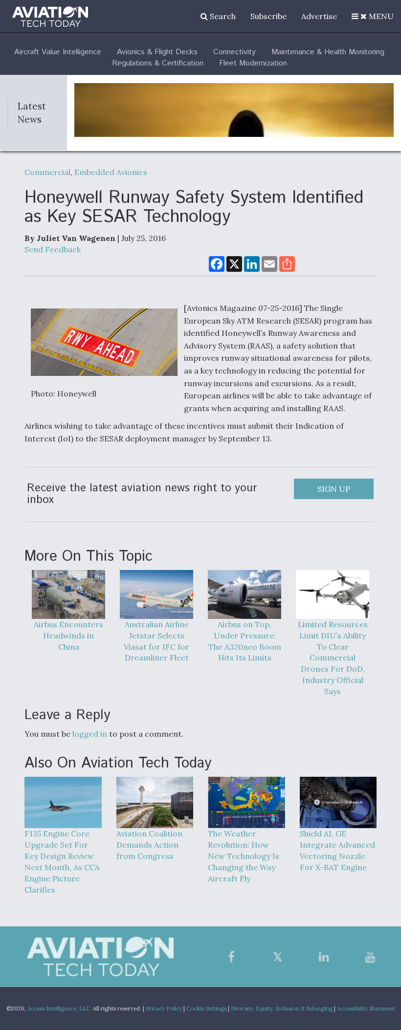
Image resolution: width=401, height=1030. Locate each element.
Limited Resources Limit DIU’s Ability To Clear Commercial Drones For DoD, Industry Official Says (333, 657)
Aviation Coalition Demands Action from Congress (149, 845)
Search (222, 16)
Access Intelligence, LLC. (59, 1008)
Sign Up (333, 489)
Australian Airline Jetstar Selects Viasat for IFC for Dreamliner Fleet (156, 641)
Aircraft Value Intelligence (57, 52)
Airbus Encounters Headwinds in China (68, 635)
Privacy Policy (164, 1008)
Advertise (319, 16)
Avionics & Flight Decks (157, 52)
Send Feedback (52, 249)
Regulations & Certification (157, 63)
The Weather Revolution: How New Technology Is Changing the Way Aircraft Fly (243, 856)
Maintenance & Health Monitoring (327, 52)
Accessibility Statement (366, 1008)
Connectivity (234, 52)
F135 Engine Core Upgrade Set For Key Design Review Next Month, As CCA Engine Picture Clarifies (62, 861)
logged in (89, 734)
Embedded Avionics (110, 172)
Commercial (47, 172)
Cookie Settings (206, 1008)
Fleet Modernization (253, 63)
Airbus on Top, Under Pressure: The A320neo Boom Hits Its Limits (244, 641)
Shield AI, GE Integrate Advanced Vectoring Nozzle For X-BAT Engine (337, 850)
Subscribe (268, 16)
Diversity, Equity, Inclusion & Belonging (282, 1008)
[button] (372, 16)
